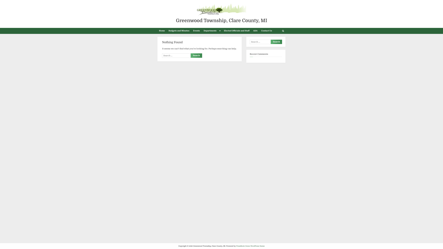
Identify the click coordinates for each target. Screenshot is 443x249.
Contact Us (266, 31)
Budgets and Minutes (179, 31)
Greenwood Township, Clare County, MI (221, 20)
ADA (255, 31)
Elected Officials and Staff (237, 31)
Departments (210, 31)
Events (196, 31)
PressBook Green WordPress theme (250, 246)
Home (162, 31)
